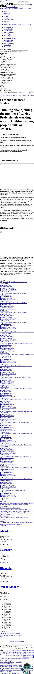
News (21, 8)
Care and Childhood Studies (8, 64)
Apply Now (3, 663)
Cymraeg (10, 663)
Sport (1, 85)
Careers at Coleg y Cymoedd (8, 633)
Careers (29, 8)
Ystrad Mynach (9, 586)
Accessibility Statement (22, 658)
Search (4, 88)
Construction (3, 69)
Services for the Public (15, 635)
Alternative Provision (6, 59)
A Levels (2, 56)
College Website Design (7, 662)
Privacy (13, 658)
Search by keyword (5, 51)
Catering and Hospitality (7, 66)
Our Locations (4, 635)
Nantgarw (6, 549)
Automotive (3, 61)
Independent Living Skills (7, 79)
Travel (2, 87)
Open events (7, 18)
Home (5, 11)
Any (1, 54)
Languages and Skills (6, 80)
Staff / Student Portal (6, 8)
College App (15, 8)
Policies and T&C (5, 658)
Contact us (7, 13)
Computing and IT (5, 67)
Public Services (4, 82)
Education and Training (6, 72)
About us (6, 15)
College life (7, 21)
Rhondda (6, 568)
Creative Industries (5, 71)
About (18, 633)
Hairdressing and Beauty (7, 77)
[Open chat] (26, 668)
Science (2, 83)
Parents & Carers (8, 19)
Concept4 (18, 662)
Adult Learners (10, 95)
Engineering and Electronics (8, 74)
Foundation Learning (6, 75)
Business (2, 63)
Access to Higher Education (8, 58)
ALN (25, 8)
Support (6, 16)
